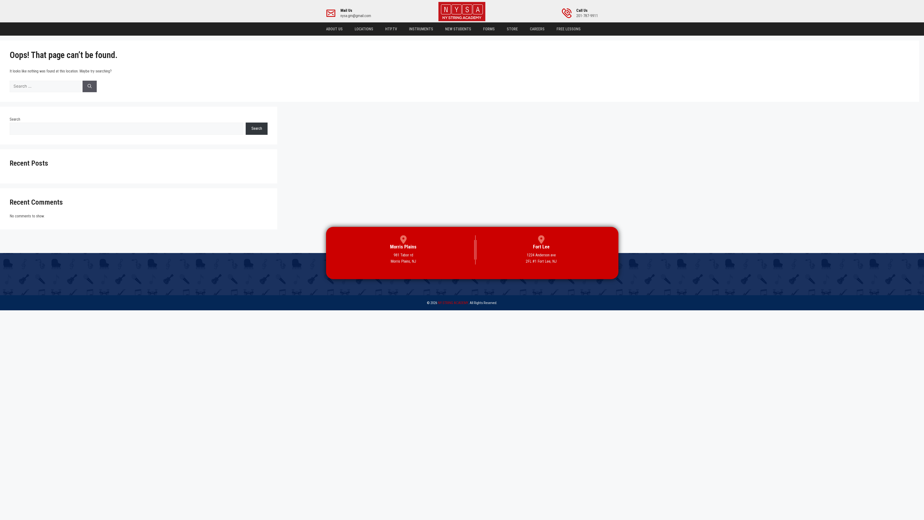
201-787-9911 (587, 13)
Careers (537, 29)
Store (512, 29)
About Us (334, 29)
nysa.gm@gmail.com (355, 13)
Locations (364, 29)
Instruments (421, 29)
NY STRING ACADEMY (453, 303)
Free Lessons (569, 29)
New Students (458, 29)
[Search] (90, 86)
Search (15, 119)
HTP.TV (391, 29)
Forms (489, 29)
